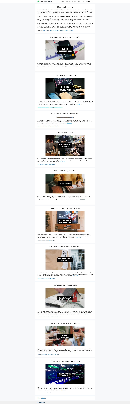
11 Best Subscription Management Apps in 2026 (65, 208)
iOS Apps (71, 30)
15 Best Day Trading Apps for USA (65, 75)
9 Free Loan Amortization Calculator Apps (65, 114)
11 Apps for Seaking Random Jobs (65, 132)
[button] (92, 1)
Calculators (45, 125)
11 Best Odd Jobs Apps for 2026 (65, 171)
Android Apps (65, 30)
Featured (88, 1)
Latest (83, 1)
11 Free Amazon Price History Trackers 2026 (65, 361)
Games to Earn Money (48, 30)
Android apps (68, 1)
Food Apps (45, 354)
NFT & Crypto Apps (57, 30)
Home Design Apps (46, 316)
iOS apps (74, 1)
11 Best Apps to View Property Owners (65, 285)
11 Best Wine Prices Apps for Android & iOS (65, 323)
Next (44, 398)
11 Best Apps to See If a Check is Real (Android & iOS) (65, 247)
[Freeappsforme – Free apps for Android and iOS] (45, 1)
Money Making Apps (51, 68)
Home (63, 1)
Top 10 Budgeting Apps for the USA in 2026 (65, 37)
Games (79, 1)
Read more (75, 66)
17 (41, 398)
